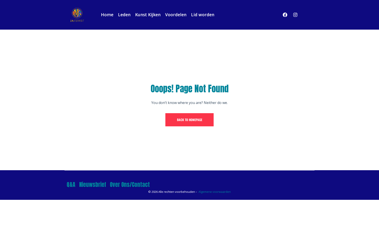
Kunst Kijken (148, 15)
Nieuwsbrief (92, 185)
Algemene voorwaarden (214, 192)
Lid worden (202, 15)
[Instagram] (295, 14)
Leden (124, 15)
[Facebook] (285, 14)
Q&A (71, 185)
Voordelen (175, 15)
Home (107, 15)
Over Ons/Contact (130, 185)
